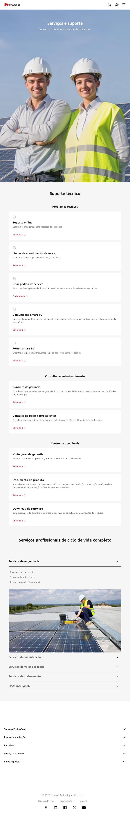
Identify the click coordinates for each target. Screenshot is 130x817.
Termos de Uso (46, 801)
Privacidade (66, 801)
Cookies (83, 801)
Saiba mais (18, 234)
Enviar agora (19, 296)
